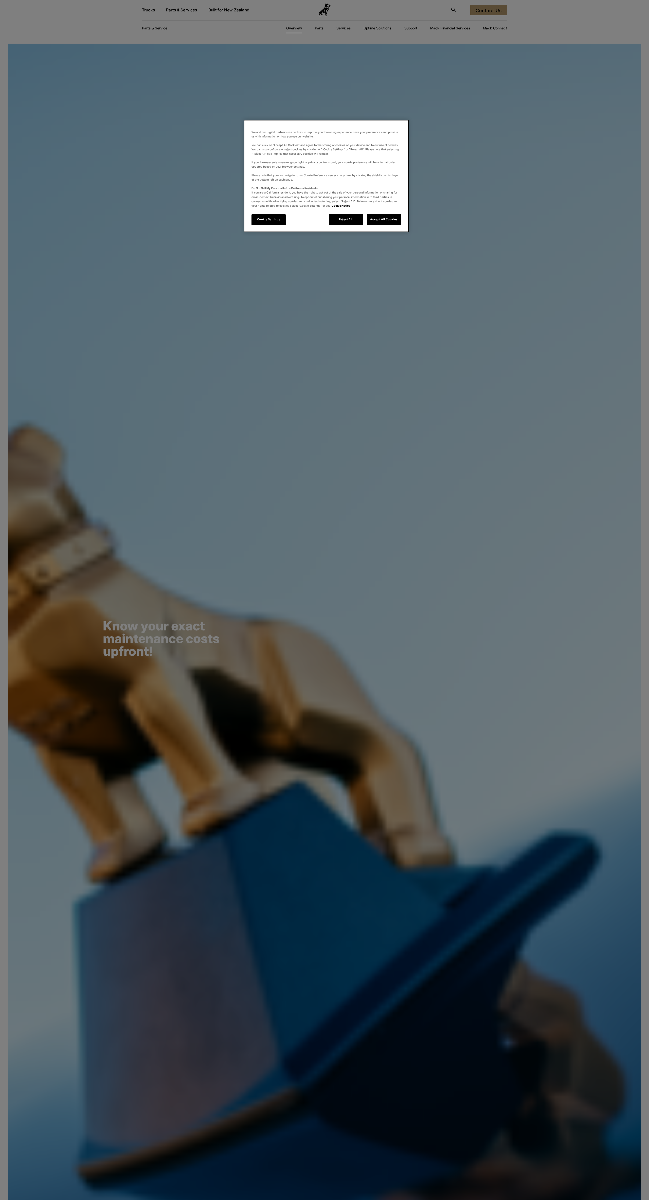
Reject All (346, 219)
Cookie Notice (341, 205)
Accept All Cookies (384, 219)
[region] (326, 176)
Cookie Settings (268, 219)
